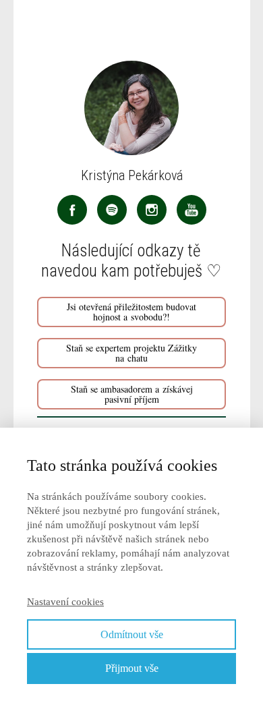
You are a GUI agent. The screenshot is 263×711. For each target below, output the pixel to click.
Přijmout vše (131, 668)
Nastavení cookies (65, 601)
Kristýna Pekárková (132, 175)
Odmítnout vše (131, 634)
